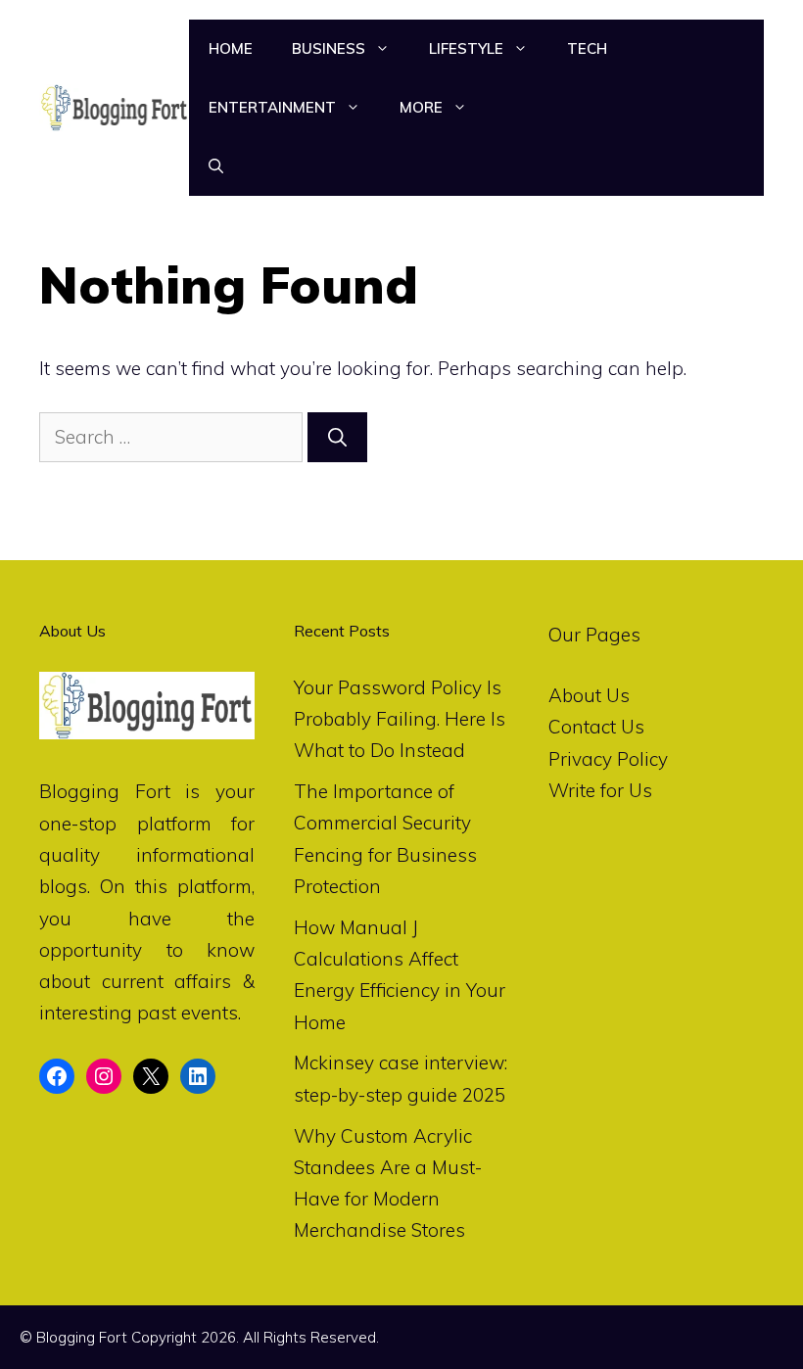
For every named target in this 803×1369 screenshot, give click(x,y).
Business (328, 48)
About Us (589, 695)
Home (231, 48)
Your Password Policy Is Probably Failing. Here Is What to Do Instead (399, 719)
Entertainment (272, 107)
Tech (587, 48)
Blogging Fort (104, 791)
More (421, 107)
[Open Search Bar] (216, 166)
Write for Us (600, 790)
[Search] (337, 437)
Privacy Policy (608, 759)
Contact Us (596, 726)
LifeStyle (466, 48)
